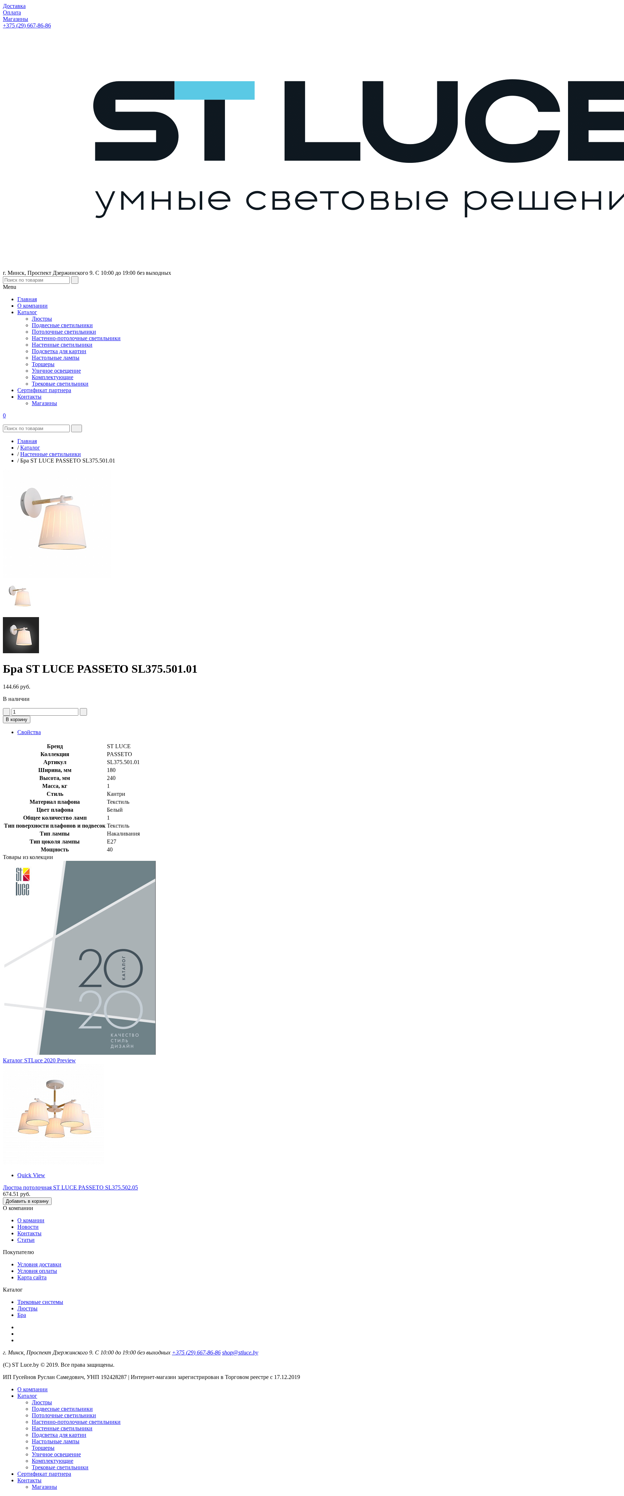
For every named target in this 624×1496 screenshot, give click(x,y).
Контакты (29, 1233)
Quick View (31, 1175)
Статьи (26, 1240)
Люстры (27, 1308)
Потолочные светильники (64, 1415)
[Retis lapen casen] (53, 1163)
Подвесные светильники (62, 1409)
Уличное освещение (56, 1454)
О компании (32, 1389)
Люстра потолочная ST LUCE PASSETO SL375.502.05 (70, 1187)
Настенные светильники (62, 1428)
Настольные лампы (55, 1441)
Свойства (29, 732)
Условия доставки (39, 1264)
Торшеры (43, 1448)
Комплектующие (52, 1461)
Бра (21, 1315)
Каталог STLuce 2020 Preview (39, 1060)
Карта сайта (32, 1277)
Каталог (27, 1396)
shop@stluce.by (240, 1352)
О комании (30, 1220)
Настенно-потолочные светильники (76, 1422)
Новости (28, 1227)
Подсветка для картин (59, 1435)
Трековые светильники (60, 1467)
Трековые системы (40, 1302)
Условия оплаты (37, 1271)
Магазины (44, 1487)
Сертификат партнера (44, 1474)
